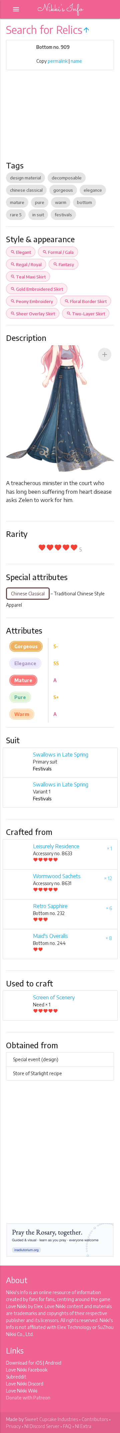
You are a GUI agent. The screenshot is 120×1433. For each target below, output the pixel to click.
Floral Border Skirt (85, 301)
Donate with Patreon (28, 1397)
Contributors (95, 1419)
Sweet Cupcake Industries (51, 1419)
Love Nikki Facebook (26, 1370)
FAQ (67, 1426)
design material (25, 177)
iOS (38, 1363)
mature (17, 202)
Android (53, 1363)
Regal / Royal (26, 264)
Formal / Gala (58, 252)
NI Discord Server (41, 1426)
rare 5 (16, 214)
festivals (63, 214)
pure (39, 202)
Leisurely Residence (56, 846)
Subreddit (16, 1377)
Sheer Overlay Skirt (32, 313)
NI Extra (83, 1426)
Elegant (20, 252)
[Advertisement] (60, 120)
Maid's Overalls (50, 936)
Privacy (13, 1426)
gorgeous (63, 190)
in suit (38, 214)
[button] (104, 354)
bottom (84, 202)
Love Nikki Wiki (21, 1390)
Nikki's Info (60, 9)
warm (60, 202)
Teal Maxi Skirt (28, 276)
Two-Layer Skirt (85, 313)
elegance (93, 190)
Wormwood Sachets (57, 876)
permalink (58, 61)
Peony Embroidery (31, 301)
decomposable (67, 177)
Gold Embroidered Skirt (36, 289)
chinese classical (26, 190)
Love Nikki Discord (24, 1383)
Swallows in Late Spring (60, 754)
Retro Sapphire (50, 906)
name (76, 61)
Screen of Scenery (54, 997)
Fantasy (63, 264)
